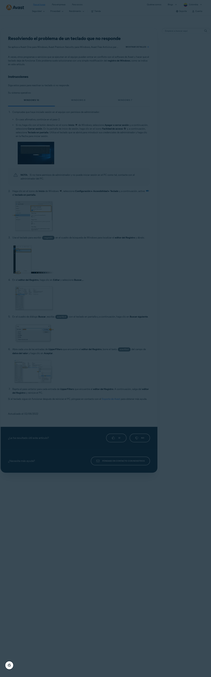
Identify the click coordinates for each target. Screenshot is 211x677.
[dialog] (105, 338)
